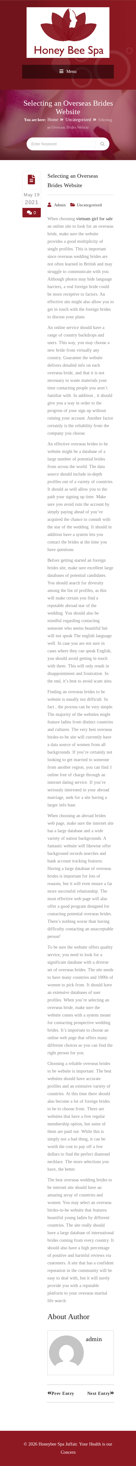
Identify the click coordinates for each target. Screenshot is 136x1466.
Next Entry (98, 1393)
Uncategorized (78, 119)
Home (52, 119)
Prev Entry (63, 1393)
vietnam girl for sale (94, 218)
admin (60, 205)
